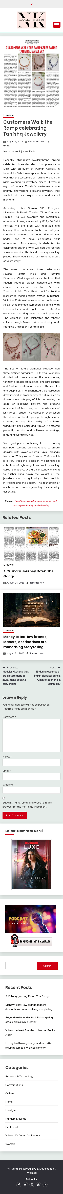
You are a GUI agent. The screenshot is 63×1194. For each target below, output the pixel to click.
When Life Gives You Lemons (23, 1135)
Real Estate (12, 1127)
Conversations (14, 1085)
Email (7, 770)
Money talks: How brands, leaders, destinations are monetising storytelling (25, 641)
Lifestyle (8, 115)
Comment (9, 716)
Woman (10, 1144)
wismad (32, 1172)
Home (9, 1101)
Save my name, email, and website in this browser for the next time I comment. (27, 804)
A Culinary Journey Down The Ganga (27, 996)
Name (7, 756)
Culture (9, 1093)
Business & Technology (19, 1076)
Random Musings (15, 1118)
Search (47, 965)
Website (8, 784)
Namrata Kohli (36, 141)
